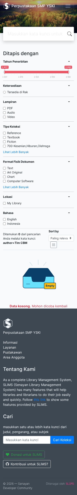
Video (11, 117)
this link (40, 400)
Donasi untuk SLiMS (26, 454)
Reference (14, 133)
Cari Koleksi (62, 440)
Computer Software (20, 181)
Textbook (13, 137)
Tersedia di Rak (17, 92)
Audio (11, 112)
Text (10, 168)
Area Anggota (14, 357)
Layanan (9, 347)
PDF (10, 108)
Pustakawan (12, 352)
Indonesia (13, 223)
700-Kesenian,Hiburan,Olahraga (28, 146)
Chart (11, 176)
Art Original (14, 172)
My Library (14, 203)
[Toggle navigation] (68, 6)
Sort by (54, 231)
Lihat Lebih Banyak (16, 152)
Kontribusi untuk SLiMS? (29, 464)
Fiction (11, 141)
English (12, 219)
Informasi (10, 342)
